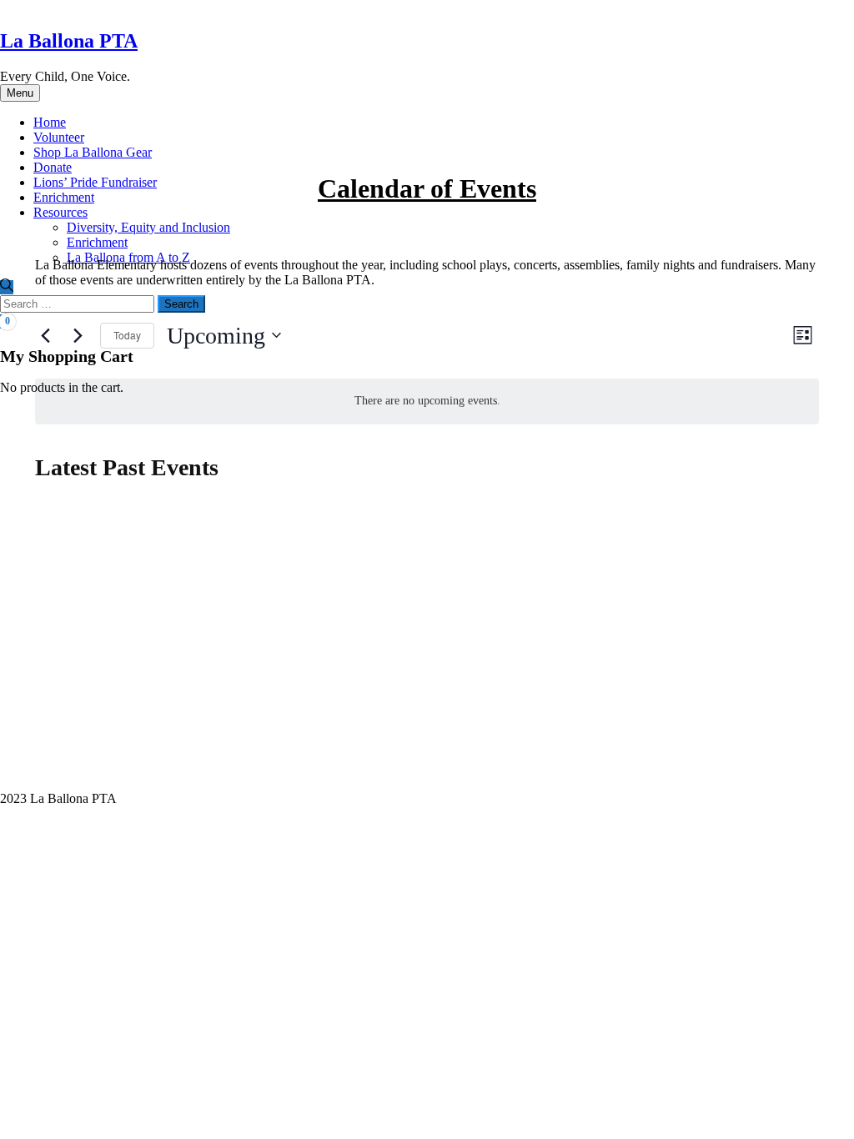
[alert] (427, 401)
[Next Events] (78, 335)
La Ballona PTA (69, 41)
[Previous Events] (45, 335)
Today (127, 335)
